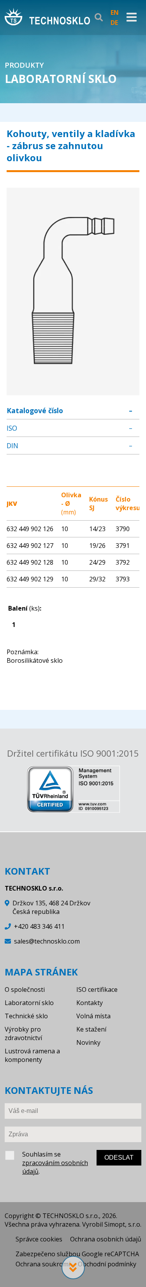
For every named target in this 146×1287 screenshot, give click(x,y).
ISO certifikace (97, 989)
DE (114, 22)
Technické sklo (26, 1016)
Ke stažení (91, 1029)
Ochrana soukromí (43, 1264)
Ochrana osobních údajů (105, 1239)
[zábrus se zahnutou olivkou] (73, 391)
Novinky (88, 1042)
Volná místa (93, 1016)
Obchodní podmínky (107, 1264)
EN (115, 12)
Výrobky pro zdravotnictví (23, 1033)
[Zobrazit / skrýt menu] (131, 17)
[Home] (47, 17)
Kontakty (89, 1002)
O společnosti (25, 989)
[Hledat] (98, 17)
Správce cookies (39, 1239)
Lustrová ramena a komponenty (32, 1055)
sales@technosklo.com (47, 941)
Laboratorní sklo (29, 1002)
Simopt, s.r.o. (122, 1224)
